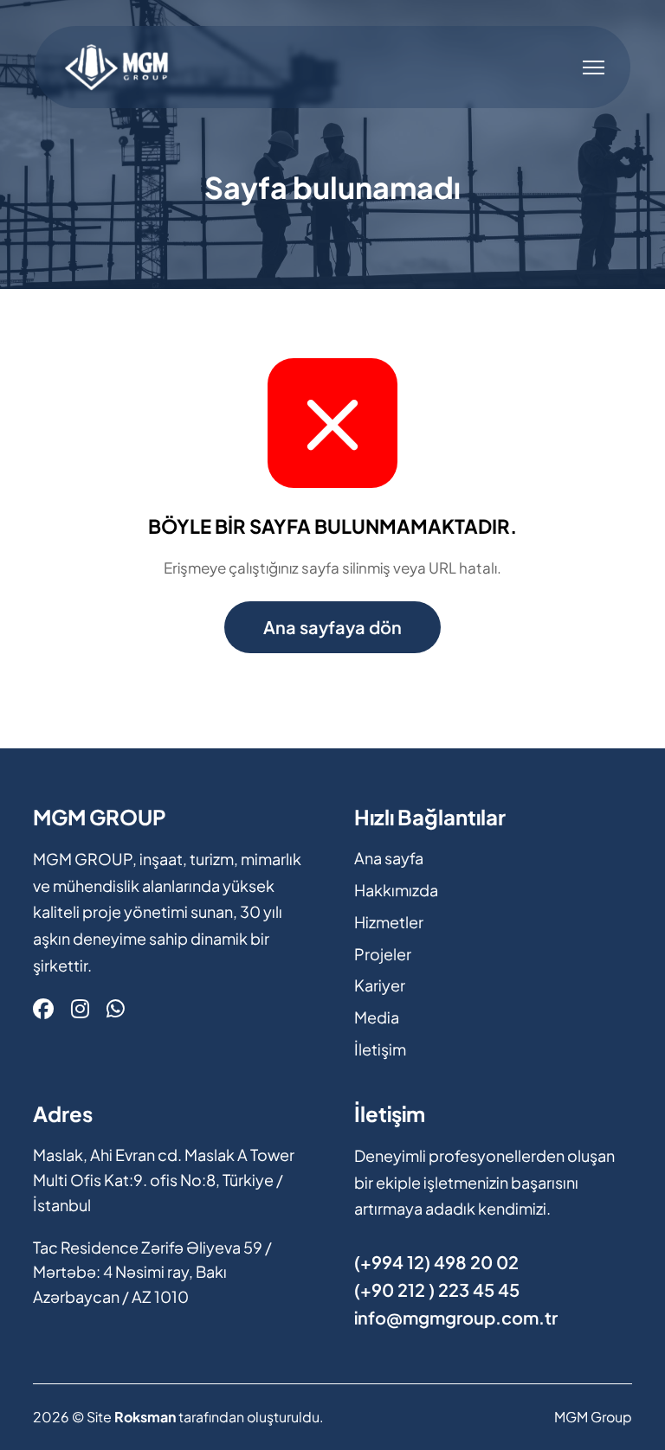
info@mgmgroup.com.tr (456, 1317)
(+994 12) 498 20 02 (436, 1262)
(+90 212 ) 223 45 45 (437, 1289)
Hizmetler (388, 922)
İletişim (380, 1049)
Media (376, 1017)
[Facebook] (43, 1008)
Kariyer (379, 985)
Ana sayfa (388, 858)
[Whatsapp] (116, 1008)
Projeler (382, 954)
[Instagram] (80, 1008)
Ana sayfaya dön (332, 627)
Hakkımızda (396, 890)
